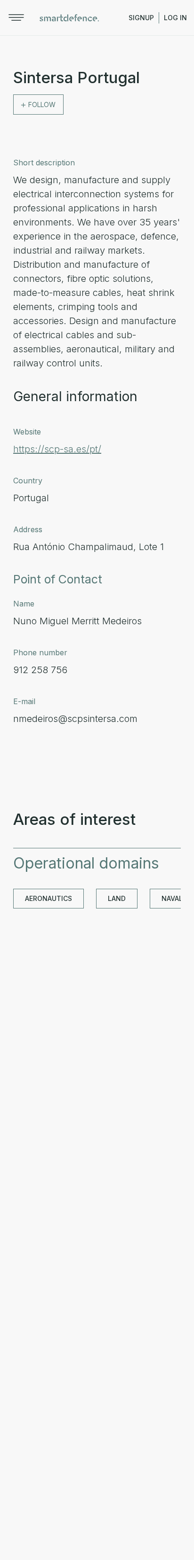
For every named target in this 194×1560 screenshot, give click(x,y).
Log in (175, 18)
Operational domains (86, 863)
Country (27, 480)
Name (23, 603)
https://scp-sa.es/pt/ (57, 449)
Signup (141, 18)
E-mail (24, 701)
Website (27, 431)
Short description (44, 162)
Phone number (40, 652)
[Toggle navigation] (16, 17)
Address (27, 529)
